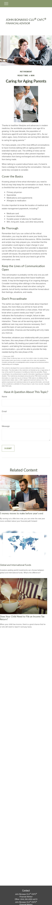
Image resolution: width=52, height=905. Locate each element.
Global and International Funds (15, 565)
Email (4, 411)
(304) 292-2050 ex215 (28, 899)
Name (4, 396)
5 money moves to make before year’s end (21, 513)
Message (6, 426)
